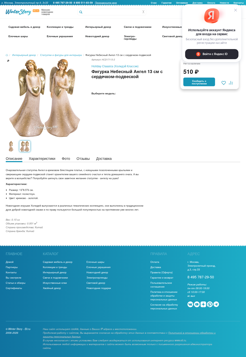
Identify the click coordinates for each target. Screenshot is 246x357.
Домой (10, 262)
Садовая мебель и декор (57, 262)
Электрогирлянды (97, 277)
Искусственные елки (55, 282)
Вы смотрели (13, 277)
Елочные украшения (98, 267)
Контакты (11, 272)
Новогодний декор (97, 272)
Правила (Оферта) (161, 272)
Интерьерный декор (54, 272)
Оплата (154, 262)
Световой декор (95, 282)
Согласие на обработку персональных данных (164, 306)
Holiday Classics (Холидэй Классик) (114, 66)
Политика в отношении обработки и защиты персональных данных (163, 295)
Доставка (155, 267)
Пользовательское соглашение (161, 284)
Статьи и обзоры (15, 282)
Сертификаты (14, 288)
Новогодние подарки (98, 288)
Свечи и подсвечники (55, 277)
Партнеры (12, 267)
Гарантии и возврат (161, 277)
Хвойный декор (52, 288)
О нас (154, 2)
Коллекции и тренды (55, 267)
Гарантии (166, 2)
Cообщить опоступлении (199, 82)
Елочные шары (95, 262)
